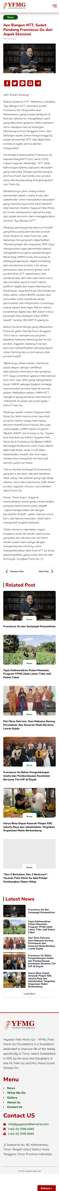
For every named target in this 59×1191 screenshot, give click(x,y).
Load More (29, 993)
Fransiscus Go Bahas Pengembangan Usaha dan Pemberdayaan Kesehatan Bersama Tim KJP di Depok (26, 775)
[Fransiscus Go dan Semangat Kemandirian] (29, 606)
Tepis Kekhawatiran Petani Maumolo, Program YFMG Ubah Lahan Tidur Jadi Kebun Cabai (27, 674)
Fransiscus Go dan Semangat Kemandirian (29, 626)
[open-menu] (52, 6)
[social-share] (7, 83)
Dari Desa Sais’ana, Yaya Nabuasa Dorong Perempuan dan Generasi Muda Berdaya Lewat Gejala (29, 725)
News (29, 619)
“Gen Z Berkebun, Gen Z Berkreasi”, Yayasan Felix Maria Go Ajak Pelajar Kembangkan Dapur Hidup (25, 878)
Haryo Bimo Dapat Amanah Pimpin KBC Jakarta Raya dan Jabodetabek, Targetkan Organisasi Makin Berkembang (29, 827)
